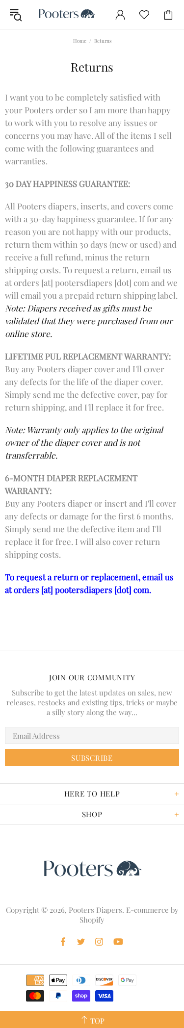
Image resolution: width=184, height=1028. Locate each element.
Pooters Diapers (66, 14)
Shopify (92, 920)
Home (79, 40)
